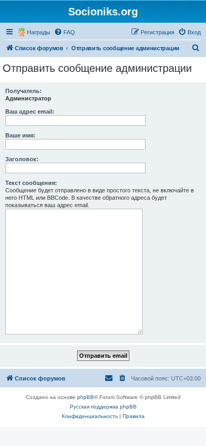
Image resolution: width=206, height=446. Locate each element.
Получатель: (23, 91)
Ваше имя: (20, 135)
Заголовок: (22, 159)
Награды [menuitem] (38, 32)
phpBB (85, 397)
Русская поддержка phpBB (103, 407)
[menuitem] (64, 32)
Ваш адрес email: (29, 111)
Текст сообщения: (31, 183)
